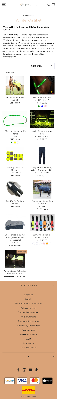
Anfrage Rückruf (28, 308)
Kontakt (28, 299)
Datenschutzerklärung (28, 321)
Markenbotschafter (29, 334)
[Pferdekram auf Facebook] (18, 370)
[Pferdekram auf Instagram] (24, 370)
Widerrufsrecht (28, 316)
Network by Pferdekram (28, 325)
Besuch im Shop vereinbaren (28, 303)
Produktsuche (28, 330)
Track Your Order (28, 347)
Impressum (28, 343)
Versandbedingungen (28, 312)
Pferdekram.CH (28, 285)
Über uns (28, 294)
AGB (28, 339)
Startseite (27, 15)
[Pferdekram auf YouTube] (30, 370)
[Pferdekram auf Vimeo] (36, 370)
